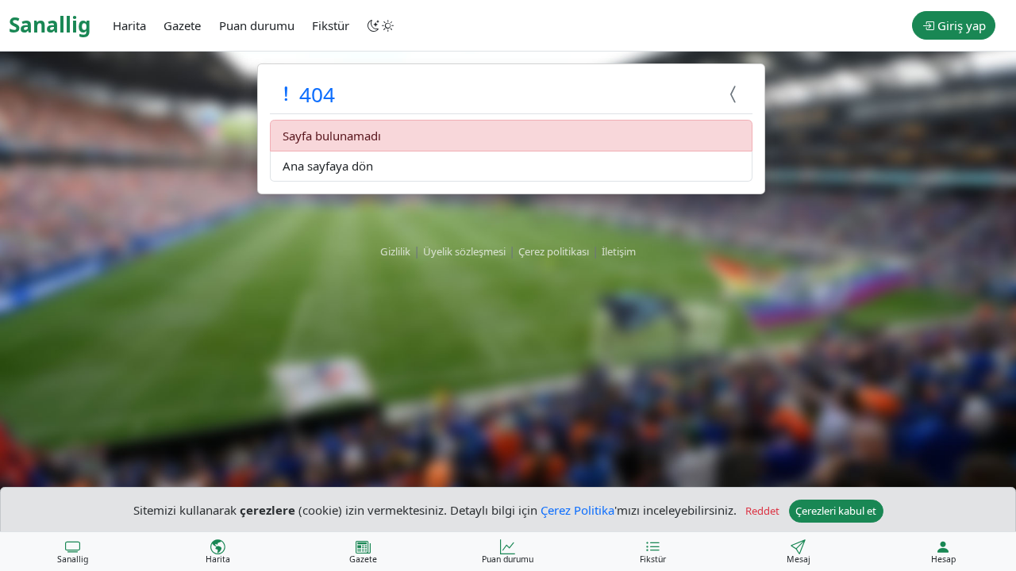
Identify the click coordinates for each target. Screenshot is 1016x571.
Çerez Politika (577, 509)
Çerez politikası (553, 251)
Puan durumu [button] (256, 25)
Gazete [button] (182, 25)
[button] (382, 25)
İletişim (619, 251)
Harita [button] (129, 25)
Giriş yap (960, 25)
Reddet (762, 511)
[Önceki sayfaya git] (735, 94)
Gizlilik (395, 251)
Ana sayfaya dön (328, 166)
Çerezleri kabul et (835, 511)
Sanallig (50, 24)
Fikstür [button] (330, 25)
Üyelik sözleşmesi (464, 251)
